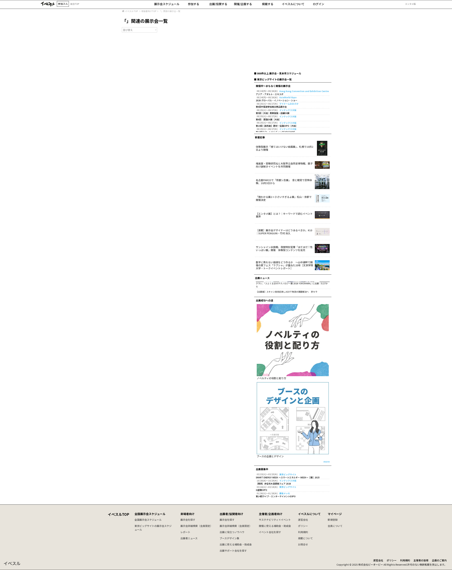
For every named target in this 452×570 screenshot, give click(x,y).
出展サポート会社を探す (233, 550)
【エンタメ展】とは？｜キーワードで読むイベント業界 (284, 215)
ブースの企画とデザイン (270, 456)
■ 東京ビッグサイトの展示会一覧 (273, 79)
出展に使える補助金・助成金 (236, 544)
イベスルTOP (131, 11)
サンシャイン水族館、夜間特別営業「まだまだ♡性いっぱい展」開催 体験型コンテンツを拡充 (284, 249)
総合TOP (74, 3)
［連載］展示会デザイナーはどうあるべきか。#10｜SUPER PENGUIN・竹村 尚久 (284, 232)
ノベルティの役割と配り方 (271, 378)
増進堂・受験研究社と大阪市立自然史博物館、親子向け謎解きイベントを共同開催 (284, 165)
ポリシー (303, 526)
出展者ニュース (189, 538)
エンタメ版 (410, 4)
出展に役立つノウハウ (232, 532)
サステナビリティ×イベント (275, 519)
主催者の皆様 (421, 560)
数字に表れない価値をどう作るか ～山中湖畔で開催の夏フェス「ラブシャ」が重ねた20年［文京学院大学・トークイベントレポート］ (284, 265)
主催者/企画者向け (270, 514)
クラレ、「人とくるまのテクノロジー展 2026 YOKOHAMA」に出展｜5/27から (292, 285)
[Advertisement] (292, 45)
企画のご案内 (439, 560)
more (326, 461)
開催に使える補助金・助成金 (275, 526)
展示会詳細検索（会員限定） (196, 526)
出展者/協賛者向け (231, 514)
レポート (185, 532)
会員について (335, 526)
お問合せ (303, 544)
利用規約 (303, 532)
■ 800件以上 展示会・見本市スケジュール (277, 73)
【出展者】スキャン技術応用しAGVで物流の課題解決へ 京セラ (286, 291)
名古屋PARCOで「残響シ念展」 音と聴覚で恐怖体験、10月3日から (284, 182)
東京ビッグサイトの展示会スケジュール (153, 527)
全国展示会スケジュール (150, 514)
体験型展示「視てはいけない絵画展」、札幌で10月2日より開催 (284, 148)
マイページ (335, 514)
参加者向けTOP (148, 11)
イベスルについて (309, 514)
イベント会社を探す (270, 532)
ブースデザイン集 (229, 538)
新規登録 (333, 519)
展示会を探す (187, 519)
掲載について (305, 538)
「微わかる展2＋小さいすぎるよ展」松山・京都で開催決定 (284, 198)
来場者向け (187, 514)
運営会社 (303, 519)
